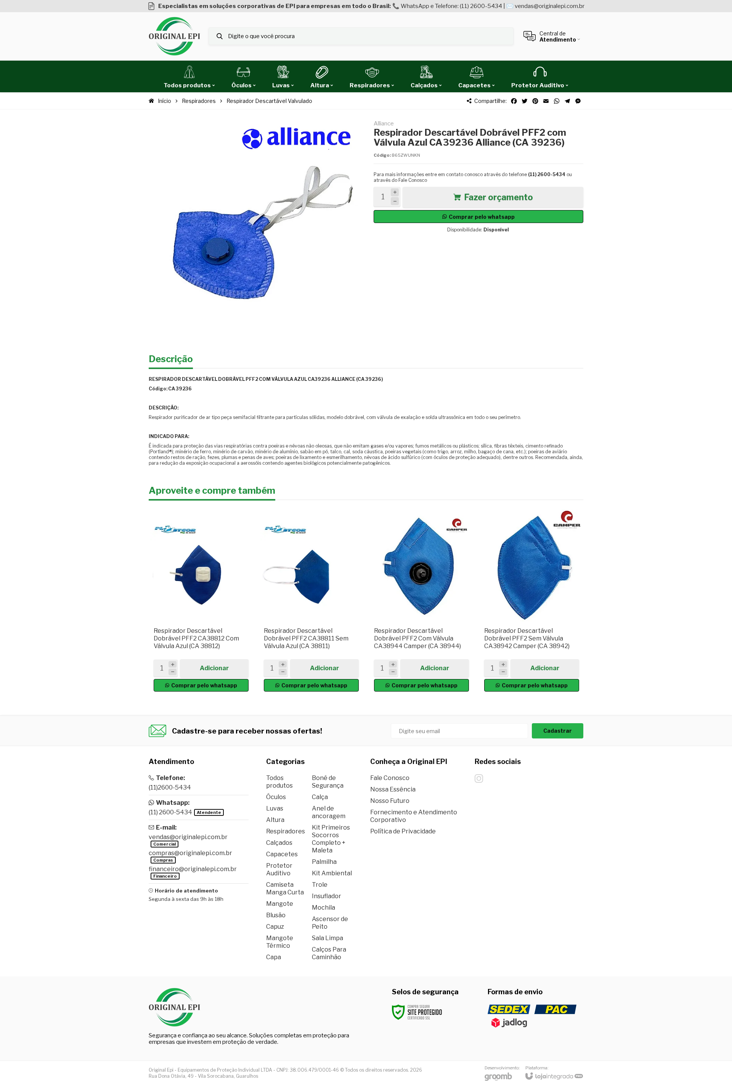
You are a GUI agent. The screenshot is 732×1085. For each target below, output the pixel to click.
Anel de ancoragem (328, 812)
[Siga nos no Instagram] (479, 778)
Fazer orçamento (498, 197)
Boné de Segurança (328, 781)
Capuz (275, 926)
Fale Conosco (412, 180)
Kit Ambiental (332, 873)
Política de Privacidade (403, 831)
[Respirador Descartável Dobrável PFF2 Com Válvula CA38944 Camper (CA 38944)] (421, 602)
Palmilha (324, 861)
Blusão (276, 915)
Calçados (279, 842)
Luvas (274, 808)
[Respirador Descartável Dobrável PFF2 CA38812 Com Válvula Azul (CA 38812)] (201, 602)
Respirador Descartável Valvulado (269, 101)
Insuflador (326, 896)
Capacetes (282, 854)
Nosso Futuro (389, 800)
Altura (275, 819)
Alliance (384, 124)
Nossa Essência (393, 789)
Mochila (323, 907)
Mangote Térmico (279, 941)
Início (164, 101)
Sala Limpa (327, 938)
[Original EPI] (174, 36)
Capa (273, 957)
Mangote (279, 903)
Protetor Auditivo (279, 869)
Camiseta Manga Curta (285, 888)
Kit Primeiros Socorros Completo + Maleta (331, 839)
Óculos (276, 797)
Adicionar (214, 668)
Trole (319, 884)
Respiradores (199, 101)
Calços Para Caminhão (329, 953)
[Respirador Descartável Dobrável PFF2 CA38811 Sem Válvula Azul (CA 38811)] (311, 602)
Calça (320, 797)
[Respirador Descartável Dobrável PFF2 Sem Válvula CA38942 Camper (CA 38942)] (532, 602)
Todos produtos (279, 781)
